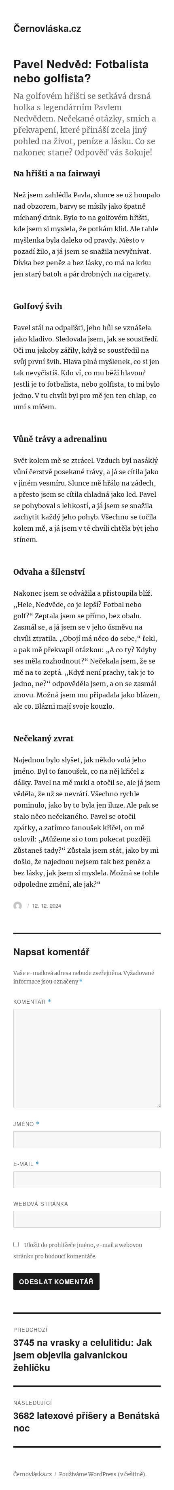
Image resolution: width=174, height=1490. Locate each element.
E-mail (26, 1164)
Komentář (32, 1001)
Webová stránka (40, 1203)
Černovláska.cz (47, 28)
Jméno (26, 1124)
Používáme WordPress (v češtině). (102, 1474)
